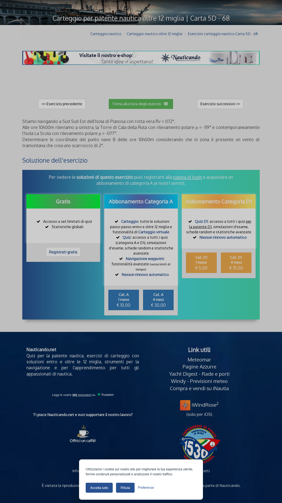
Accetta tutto (99, 487)
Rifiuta (125, 487)
